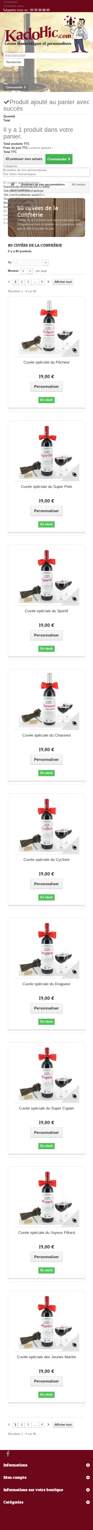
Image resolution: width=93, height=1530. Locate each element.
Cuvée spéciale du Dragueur (46, 984)
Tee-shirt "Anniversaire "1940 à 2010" (27, 199)
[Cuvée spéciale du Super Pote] (46, 451)
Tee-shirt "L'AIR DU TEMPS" (22, 207)
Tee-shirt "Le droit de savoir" (21, 195)
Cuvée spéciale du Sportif (46, 611)
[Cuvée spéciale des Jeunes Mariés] (46, 1321)
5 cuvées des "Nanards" (19, 223)
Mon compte (15, 1477)
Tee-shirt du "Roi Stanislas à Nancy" (27, 186)
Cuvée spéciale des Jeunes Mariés (46, 1357)
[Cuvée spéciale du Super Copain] (46, 1072)
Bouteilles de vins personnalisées (25, 170)
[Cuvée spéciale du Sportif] (46, 575)
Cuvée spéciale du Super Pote (46, 487)
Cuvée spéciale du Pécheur (46, 362)
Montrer (13, 270)
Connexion (10, 2)
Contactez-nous (13, 6)
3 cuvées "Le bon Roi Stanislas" (24, 219)
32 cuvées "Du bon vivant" (20, 211)
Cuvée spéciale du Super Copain (46, 1108)
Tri (10, 262)
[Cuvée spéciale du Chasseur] (46, 699)
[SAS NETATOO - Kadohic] (46, 34)
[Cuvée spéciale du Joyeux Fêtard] (46, 1197)
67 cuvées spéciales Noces (21, 182)
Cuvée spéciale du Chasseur (46, 735)
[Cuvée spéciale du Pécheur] (46, 326)
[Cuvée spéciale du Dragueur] (46, 948)
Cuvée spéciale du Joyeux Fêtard (46, 1233)
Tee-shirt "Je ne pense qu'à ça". (24, 190)
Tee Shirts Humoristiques (19, 174)
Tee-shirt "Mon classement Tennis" (26, 203)
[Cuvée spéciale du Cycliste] (46, 824)
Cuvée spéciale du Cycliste (46, 860)
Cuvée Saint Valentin (17, 215)
